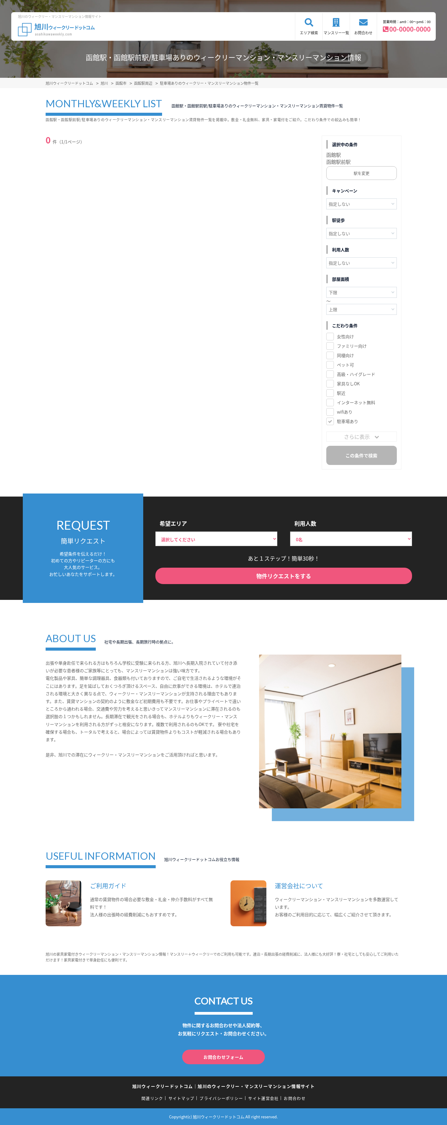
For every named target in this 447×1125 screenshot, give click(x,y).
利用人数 (305, 523)
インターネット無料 (356, 402)
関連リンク (152, 1098)
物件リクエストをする (283, 576)
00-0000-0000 (410, 28)
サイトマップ (181, 1098)
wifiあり (344, 412)
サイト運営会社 (263, 1098)
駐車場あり (347, 421)
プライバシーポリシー (221, 1098)
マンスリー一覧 (336, 32)
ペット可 (345, 365)
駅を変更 (361, 173)
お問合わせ (363, 32)
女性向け (345, 336)
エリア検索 (309, 32)
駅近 (341, 393)
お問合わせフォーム (223, 1057)
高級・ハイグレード (356, 374)
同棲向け (345, 355)
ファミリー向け (352, 346)
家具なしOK (348, 383)
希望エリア (173, 523)
